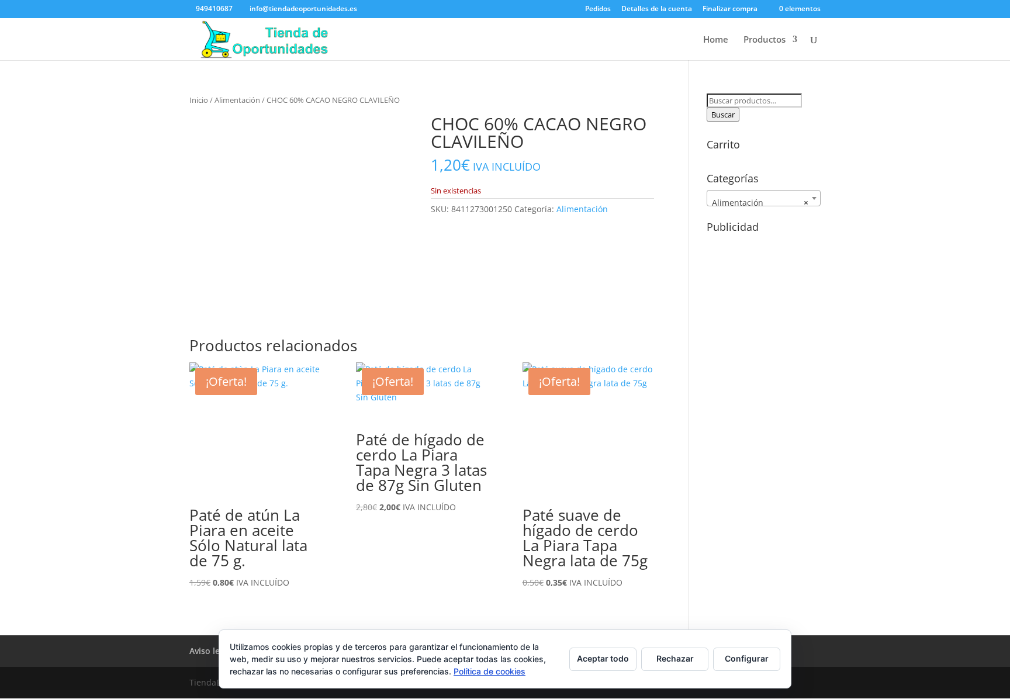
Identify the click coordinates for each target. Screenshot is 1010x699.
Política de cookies (489, 671)
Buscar (723, 114)
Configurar (747, 658)
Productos (764, 40)
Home (715, 40)
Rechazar (675, 658)
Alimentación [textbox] (760, 202)
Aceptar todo (603, 658)
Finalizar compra (730, 9)
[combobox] (764, 198)
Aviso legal (210, 650)
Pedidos (598, 9)
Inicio (198, 100)
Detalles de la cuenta (656, 9)
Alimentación (237, 100)
